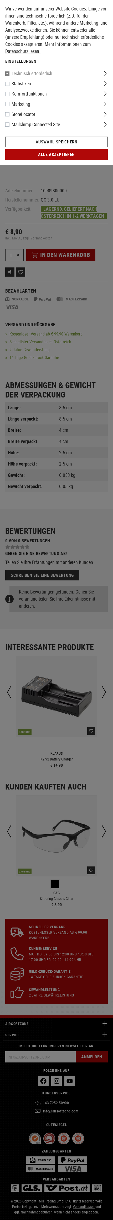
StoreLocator (23, 114)
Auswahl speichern (57, 142)
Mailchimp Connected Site (36, 124)
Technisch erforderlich (32, 73)
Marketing (21, 104)
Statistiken (21, 83)
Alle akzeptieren (56, 154)
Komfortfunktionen (29, 94)
